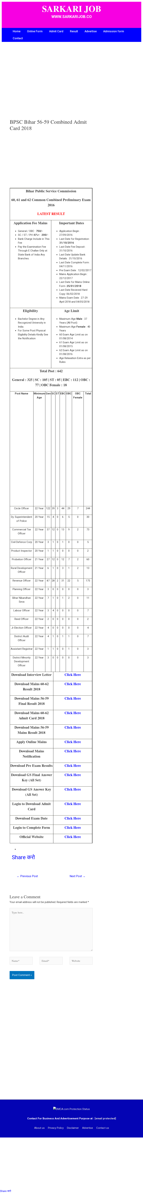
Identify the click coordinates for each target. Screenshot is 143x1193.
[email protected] (105, 1118)
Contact (18, 38)
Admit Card (56, 31)
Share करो (23, 857)
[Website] (81, 961)
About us (39, 1127)
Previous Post (27, 876)
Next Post (77, 876)
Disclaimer (73, 1127)
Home (16, 31)
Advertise (91, 31)
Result (74, 31)
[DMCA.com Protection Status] (71, 1108)
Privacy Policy (56, 1127)
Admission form (113, 31)
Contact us (102, 1127)
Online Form (35, 31)
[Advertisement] (51, 84)
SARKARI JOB (71, 8)
